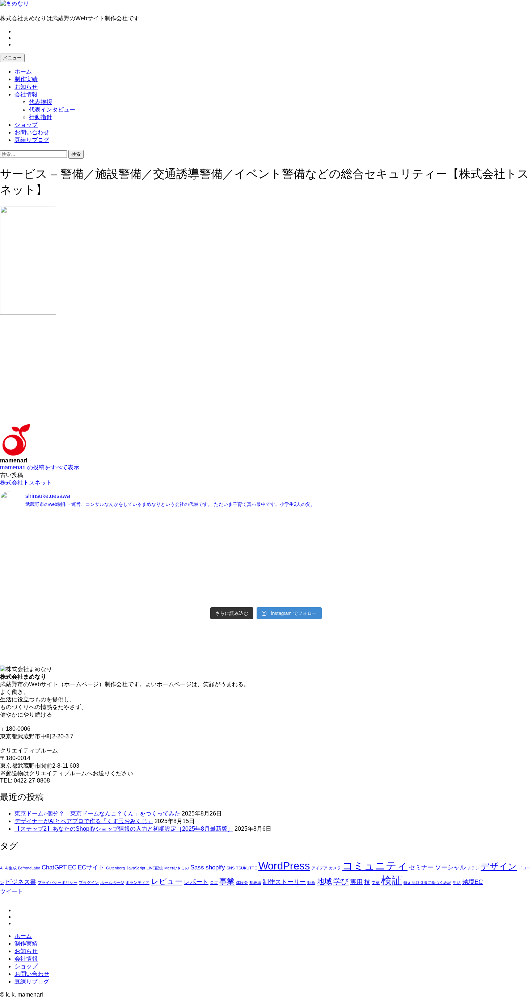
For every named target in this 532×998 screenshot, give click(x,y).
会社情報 (26, 94)
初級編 (255, 882)
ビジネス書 (20, 882)
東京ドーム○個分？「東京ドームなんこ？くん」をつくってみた (97, 813)
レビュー (166, 881)
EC (72, 867)
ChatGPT (54, 867)
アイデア (320, 868)
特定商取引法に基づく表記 (427, 882)
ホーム (23, 71)
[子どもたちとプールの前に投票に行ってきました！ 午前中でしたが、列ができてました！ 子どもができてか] (400, 589)
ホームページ (112, 882)
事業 (227, 881)
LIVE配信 (155, 868)
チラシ (473, 868)
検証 (391, 880)
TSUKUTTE (246, 868)
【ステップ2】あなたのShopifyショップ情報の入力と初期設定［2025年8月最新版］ (123, 829)
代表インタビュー (52, 109)
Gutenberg (115, 868)
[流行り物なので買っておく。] (132, 521)
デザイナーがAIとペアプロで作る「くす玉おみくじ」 (83, 821)
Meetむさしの (176, 868)
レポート (196, 882)
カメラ (335, 868)
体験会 (242, 882)
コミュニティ (375, 866)
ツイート (11, 891)
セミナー (421, 867)
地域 (324, 881)
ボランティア (137, 882)
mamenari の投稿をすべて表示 (39, 467)
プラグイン (89, 882)
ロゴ (214, 882)
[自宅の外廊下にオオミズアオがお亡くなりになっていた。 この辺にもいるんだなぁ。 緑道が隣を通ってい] (132, 589)
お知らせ (26, 87)
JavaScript (135, 868)
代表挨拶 (40, 102)
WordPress (284, 866)
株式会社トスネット (26, 482)
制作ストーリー (284, 882)
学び (341, 881)
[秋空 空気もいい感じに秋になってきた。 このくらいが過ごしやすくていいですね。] (400, 555)
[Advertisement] (217, 372)
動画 (311, 882)
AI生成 (11, 868)
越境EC (472, 882)
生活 (457, 882)
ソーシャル (450, 867)
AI (2, 868)
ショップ (26, 125)
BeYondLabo (29, 868)
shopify (215, 867)
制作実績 (26, 79)
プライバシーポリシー (57, 882)
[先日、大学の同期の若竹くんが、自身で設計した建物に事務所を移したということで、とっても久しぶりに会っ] (400, 533)
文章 (376, 882)
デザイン (499, 866)
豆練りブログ (31, 140)
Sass (197, 867)
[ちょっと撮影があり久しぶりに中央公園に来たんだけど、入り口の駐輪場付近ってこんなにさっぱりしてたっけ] (132, 563)
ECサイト (91, 867)
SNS (231, 868)
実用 (356, 882)
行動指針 (40, 117)
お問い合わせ (31, 132)
